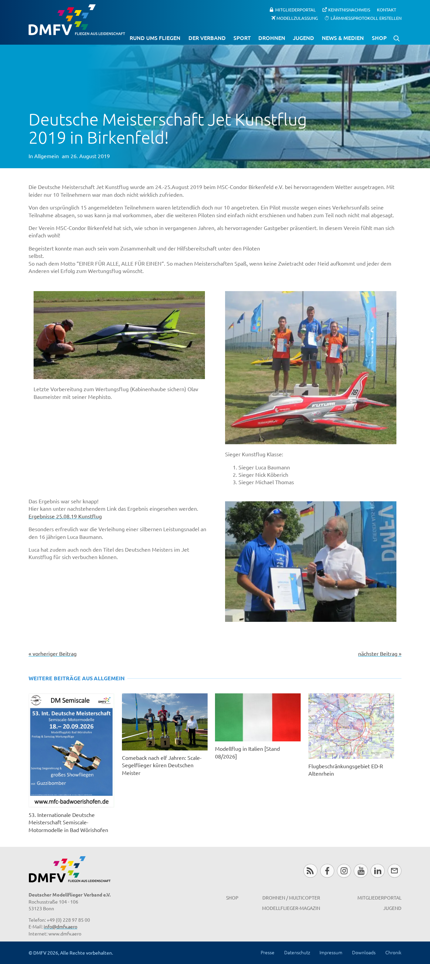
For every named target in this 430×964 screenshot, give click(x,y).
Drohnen (271, 37)
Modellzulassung (297, 17)
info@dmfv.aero (60, 926)
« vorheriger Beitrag (53, 653)
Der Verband (207, 37)
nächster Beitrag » (379, 653)
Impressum (330, 952)
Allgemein (46, 155)
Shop (379, 37)
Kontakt (386, 9)
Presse (267, 952)
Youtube (361, 871)
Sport (242, 37)
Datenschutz (297, 952)
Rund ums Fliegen (155, 37)
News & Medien (343, 37)
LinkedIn (377, 871)
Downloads (364, 952)
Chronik (393, 952)
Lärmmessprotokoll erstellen (366, 17)
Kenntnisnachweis (349, 9)
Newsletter (394, 871)
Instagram (344, 871)
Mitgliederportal (295, 9)
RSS (310, 871)
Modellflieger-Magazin (291, 908)
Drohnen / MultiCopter (291, 897)
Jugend (303, 37)
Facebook (327, 871)
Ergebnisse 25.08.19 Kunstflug (65, 516)
